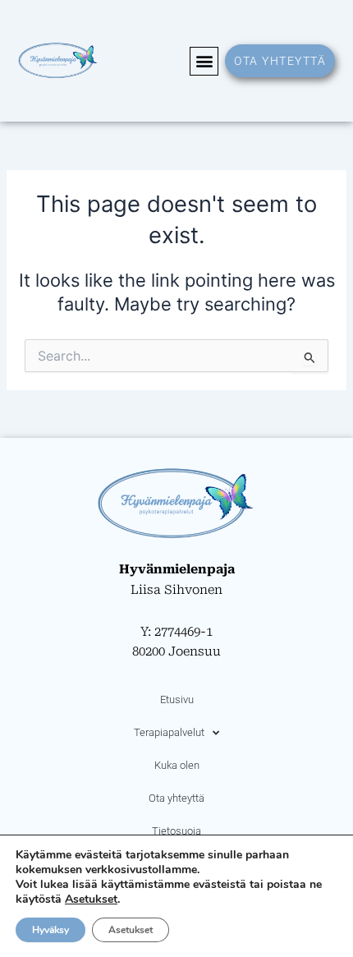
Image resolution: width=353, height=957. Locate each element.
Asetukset (91, 899)
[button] (204, 61)
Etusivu (177, 699)
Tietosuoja (176, 831)
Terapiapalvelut (169, 732)
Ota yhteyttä (176, 798)
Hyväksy (50, 929)
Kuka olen (176, 765)
